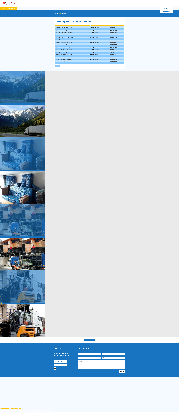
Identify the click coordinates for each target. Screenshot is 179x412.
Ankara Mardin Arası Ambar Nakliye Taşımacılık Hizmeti (64, 52)
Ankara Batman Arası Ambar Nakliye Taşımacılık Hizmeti (64, 32)
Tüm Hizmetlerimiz (88, 339)
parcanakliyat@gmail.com (167, 11)
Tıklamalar (111, 25)
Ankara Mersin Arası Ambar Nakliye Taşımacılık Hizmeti (64, 54)
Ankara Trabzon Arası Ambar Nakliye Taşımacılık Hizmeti (64, 57)
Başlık (57, 25)
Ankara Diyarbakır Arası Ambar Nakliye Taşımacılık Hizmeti (64, 37)
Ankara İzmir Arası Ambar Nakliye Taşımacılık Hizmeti (63, 47)
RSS (55, 368)
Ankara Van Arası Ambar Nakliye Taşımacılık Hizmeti (63, 61)
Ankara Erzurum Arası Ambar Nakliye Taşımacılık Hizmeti (64, 42)
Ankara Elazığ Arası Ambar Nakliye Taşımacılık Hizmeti (64, 39)
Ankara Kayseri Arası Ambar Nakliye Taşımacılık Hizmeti (64, 49)
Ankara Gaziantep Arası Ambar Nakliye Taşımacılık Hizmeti (64, 44)
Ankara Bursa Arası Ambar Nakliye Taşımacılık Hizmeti (64, 35)
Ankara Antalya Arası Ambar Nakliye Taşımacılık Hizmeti (64, 30)
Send (121, 371)
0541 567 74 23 (165, 8)
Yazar (91, 25)
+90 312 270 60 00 (57, 358)
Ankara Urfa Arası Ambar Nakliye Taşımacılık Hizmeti (63, 59)
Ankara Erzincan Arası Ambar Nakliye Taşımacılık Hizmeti (64, 40)
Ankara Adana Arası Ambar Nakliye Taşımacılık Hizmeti (64, 27)
